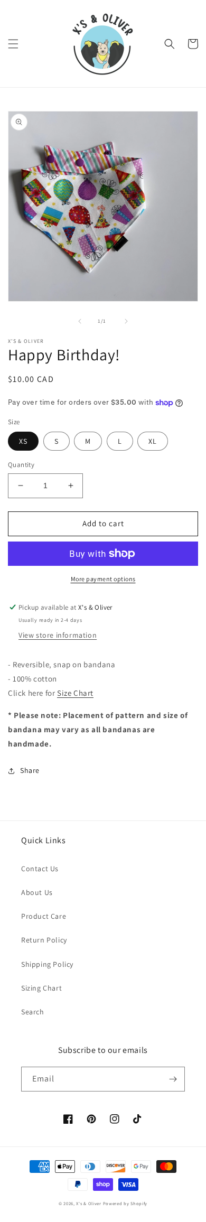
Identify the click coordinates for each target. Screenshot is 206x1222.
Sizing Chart (41, 988)
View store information (57, 635)
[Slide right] (126, 321)
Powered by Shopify (125, 1203)
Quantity (21, 464)
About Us (37, 892)
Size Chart (75, 693)
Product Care (43, 916)
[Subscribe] (172, 1079)
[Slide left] (79, 321)
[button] (13, 43)
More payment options (103, 579)
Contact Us (40, 868)
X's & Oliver (88, 1203)
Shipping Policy (47, 964)
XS (23, 441)
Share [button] (30, 770)
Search (32, 1011)
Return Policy (44, 940)
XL (152, 441)
